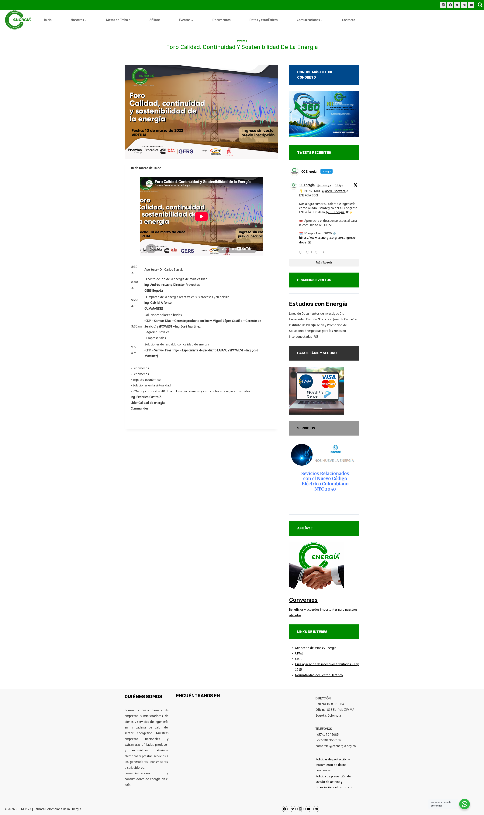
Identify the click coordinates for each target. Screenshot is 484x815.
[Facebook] (450, 5)
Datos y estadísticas (264, 20)
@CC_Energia (335, 212)
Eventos (242, 41)
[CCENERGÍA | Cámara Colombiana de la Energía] (19, 20)
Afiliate (155, 20)
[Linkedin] (464, 5)
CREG (298, 659)
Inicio (48, 20)
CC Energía (307, 185)
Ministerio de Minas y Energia (315, 648)
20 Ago (339, 185)
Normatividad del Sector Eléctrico (319, 675)
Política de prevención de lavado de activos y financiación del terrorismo (335, 782)
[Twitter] (457, 5)
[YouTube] (471, 5)
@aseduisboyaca (334, 191)
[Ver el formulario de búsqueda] (480, 5)
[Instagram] (443, 5)
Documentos (221, 20)
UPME (299, 653)
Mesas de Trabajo (118, 20)
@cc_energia (324, 185)
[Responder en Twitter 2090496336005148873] (301, 253)
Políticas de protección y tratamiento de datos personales (333, 765)
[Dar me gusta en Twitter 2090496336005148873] (318, 253)
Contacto (348, 20)
